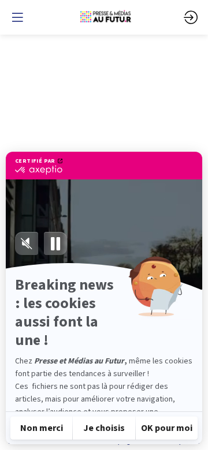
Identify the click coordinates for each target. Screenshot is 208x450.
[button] (17, 17)
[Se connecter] (190, 17)
